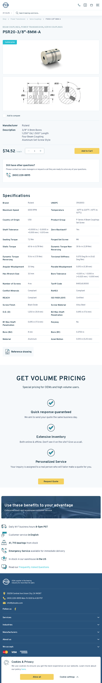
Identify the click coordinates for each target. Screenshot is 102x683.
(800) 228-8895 (79, 5)
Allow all (37, 676)
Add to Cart (87, 150)
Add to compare (13, 115)
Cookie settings (67, 676)
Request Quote (51, 481)
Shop (4, 19)
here (23, 669)
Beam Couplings (11, 27)
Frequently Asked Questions (34, 567)
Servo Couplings (35, 19)
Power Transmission (18, 19)
